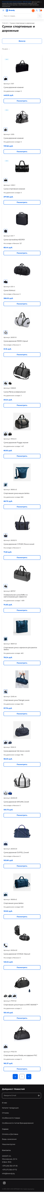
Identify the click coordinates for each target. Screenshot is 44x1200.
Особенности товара (11, 1118)
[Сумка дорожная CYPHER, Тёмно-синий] (22, 523)
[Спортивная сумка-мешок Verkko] (22, 472)
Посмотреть (22, 101)
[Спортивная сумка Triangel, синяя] (22, 679)
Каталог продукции (10, 1108)
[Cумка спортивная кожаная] (22, 168)
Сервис (5, 1129)
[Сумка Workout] (22, 269)
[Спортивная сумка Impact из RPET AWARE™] (22, 984)
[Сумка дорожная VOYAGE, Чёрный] (22, 933)
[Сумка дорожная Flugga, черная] (22, 421)
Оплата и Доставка (10, 1134)
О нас (4, 1103)
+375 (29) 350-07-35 (9, 1166)
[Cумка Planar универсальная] (22, 371)
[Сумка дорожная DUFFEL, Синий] (22, 831)
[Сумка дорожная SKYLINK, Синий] (22, 781)
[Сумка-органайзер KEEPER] (22, 218)
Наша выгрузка (8, 1144)
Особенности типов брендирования (18, 1123)
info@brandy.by (8, 1174)
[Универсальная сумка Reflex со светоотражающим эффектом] (22, 574)
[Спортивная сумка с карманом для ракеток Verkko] (22, 626)
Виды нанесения (9, 1139)
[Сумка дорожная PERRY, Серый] (22, 320)
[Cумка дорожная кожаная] (22, 66)
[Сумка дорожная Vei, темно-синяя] (22, 730)
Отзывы (5, 1113)
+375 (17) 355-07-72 (9, 1170)
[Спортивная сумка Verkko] (22, 882)
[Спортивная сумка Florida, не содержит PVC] (22, 1034)
